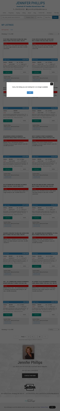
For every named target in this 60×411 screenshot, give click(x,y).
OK (52, 407)
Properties (11, 13)
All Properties (5, 29)
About (29, 13)
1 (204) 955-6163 (7, 79)
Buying (18, 13)
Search (55, 17)
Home (4, 12)
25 (39, 337)
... (35, 337)
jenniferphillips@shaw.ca (52, 393)
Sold (12, 29)
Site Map (56, 12)
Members (49, 13)
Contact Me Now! (30, 375)
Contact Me (41, 12)
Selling (23, 13)
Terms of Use (44, 407)
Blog (35, 13)
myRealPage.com (30, 401)
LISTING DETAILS (7, 72)
